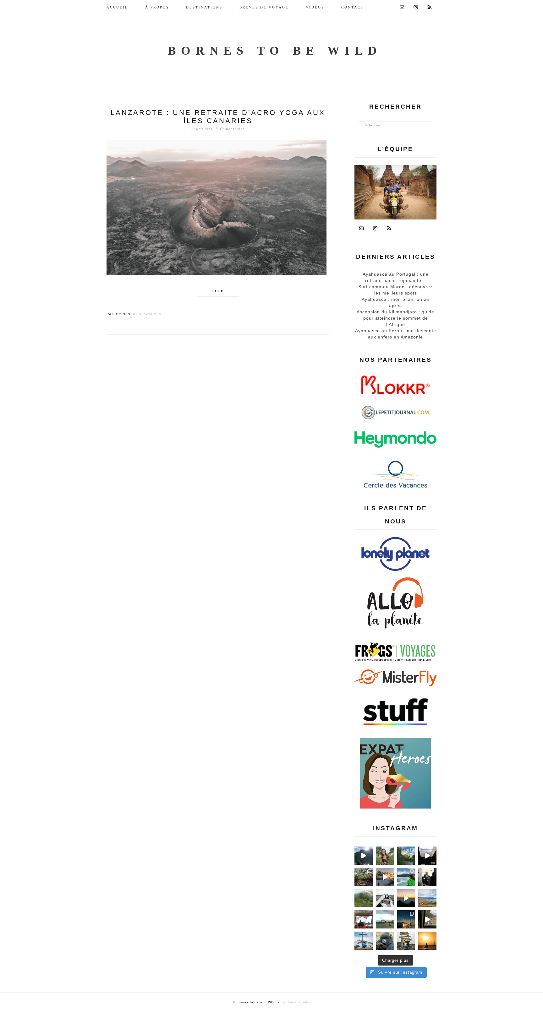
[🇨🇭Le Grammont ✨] (406, 898)
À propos (157, 7)
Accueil (117, 7)
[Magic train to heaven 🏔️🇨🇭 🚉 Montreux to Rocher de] (363, 919)
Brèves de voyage (264, 7)
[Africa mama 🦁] (427, 919)
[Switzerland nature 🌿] (363, 898)
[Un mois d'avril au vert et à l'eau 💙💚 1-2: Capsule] (406, 856)
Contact (352, 7)
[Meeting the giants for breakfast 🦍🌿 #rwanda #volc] (385, 941)
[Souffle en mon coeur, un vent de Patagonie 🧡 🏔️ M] (385, 877)
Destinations (204, 7)
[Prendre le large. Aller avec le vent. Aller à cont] (427, 941)
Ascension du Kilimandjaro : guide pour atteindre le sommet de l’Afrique (395, 318)
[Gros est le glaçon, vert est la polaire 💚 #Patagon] (406, 877)
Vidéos (315, 7)
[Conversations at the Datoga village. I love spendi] (427, 877)
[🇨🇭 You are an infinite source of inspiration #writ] (427, 856)
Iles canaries (147, 314)
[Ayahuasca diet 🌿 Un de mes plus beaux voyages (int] (363, 877)
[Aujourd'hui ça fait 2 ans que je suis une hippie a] (363, 941)
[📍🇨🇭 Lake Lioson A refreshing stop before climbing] (363, 856)
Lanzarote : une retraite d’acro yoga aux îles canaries (218, 117)
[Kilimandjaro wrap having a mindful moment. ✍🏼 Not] (385, 898)
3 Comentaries (230, 129)
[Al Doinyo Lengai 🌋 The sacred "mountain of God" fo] (385, 919)
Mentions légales (295, 1002)
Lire (217, 291)
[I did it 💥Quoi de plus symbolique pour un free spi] (406, 941)
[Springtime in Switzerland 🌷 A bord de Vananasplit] (427, 898)
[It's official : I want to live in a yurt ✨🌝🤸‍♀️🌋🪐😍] (406, 919)
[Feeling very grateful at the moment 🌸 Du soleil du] (385, 856)
